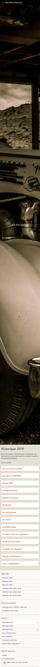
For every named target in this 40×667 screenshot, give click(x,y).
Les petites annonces (9, 640)
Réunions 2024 (7, 578)
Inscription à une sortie (10, 611)
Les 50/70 (6, 520)
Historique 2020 (7, 626)
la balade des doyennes (12, 549)
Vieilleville (6, 505)
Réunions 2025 (7, 581)
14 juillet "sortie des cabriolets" (15, 534)
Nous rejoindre (7, 636)
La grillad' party (9, 527)
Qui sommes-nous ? (9, 633)
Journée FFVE (7, 483)
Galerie (4, 655)
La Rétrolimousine (9, 490)
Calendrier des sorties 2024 (11, 588)
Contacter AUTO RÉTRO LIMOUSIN (14, 607)
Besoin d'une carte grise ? (11, 644)
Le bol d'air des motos (11, 542)
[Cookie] (4, 662)
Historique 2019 (7, 622)
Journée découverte (10, 498)
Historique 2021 (7, 629)
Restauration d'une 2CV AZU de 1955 (15, 662)
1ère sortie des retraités (12, 469)
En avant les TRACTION (11, 476)
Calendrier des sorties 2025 (11, 592)
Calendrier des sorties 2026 (11, 595)
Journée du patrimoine (11, 556)
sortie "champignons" (11, 564)
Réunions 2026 (7, 585)
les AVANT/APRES (8, 659)
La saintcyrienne (9, 512)
